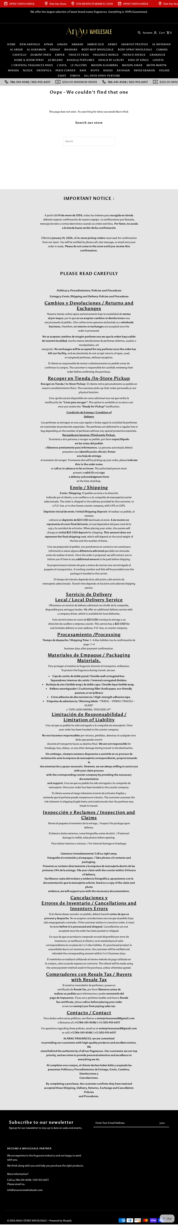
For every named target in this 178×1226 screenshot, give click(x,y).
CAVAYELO (19, 54)
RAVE (83, 70)
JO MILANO (55, 60)
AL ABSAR (16, 49)
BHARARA (71, 49)
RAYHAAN (123, 70)
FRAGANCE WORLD (106, 54)
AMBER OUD (95, 44)
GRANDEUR (157, 54)
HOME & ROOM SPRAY (29, 60)
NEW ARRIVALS (30, 44)
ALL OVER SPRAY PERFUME (102, 75)
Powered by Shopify (60, 1220)
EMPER (60, 54)
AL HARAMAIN (36, 49)
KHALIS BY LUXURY (111, 60)
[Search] (139, 32)
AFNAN (48, 44)
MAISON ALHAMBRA (104, 65)
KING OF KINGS (138, 60)
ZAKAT (62, 75)
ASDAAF (55, 49)
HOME (11, 44)
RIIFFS (95, 70)
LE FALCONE (79, 65)
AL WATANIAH (161, 44)
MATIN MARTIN (157, 65)
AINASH (62, 44)
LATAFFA (158, 60)
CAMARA (162, 49)
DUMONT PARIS (40, 54)
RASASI (108, 70)
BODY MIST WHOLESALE (98, 49)
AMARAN (77, 44)
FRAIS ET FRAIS (79, 54)
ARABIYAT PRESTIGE (134, 44)
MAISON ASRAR (132, 65)
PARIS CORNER (65, 70)
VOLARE (164, 70)
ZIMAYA (75, 75)
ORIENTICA (44, 70)
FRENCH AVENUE (134, 54)
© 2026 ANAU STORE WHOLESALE (27, 1220)
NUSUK (28, 70)
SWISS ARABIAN (144, 70)
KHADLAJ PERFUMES (80, 60)
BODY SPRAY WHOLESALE (135, 49)
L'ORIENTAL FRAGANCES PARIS (32, 65)
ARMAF (112, 44)
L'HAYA (62, 65)
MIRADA (13, 70)
